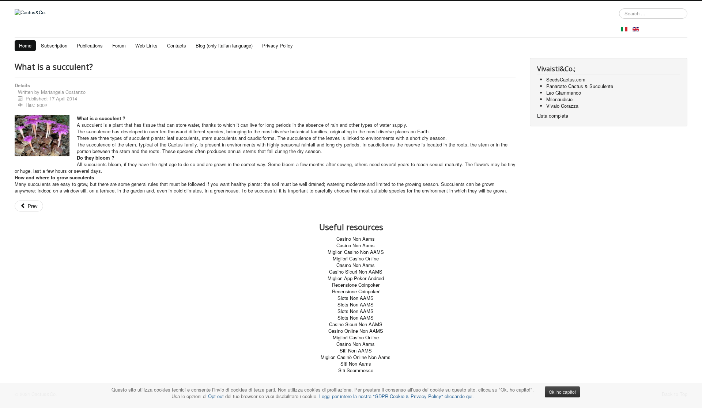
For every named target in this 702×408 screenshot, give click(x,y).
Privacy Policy (277, 45)
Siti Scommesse (355, 370)
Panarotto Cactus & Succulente (579, 86)
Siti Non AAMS (356, 350)
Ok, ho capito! (562, 392)
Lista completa (552, 115)
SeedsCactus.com (565, 79)
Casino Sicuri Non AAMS (355, 271)
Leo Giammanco (563, 92)
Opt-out (216, 396)
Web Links (146, 45)
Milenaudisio (559, 99)
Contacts (176, 45)
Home (25, 45)
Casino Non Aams (355, 238)
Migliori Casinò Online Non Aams (355, 357)
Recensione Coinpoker (356, 284)
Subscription (54, 45)
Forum (119, 45)
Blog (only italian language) (224, 45)
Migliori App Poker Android (356, 278)
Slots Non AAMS (355, 297)
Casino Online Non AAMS (355, 330)
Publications (90, 45)
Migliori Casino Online (356, 258)
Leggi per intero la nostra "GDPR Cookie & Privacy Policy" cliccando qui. (396, 396)
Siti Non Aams (355, 363)
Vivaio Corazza (562, 105)
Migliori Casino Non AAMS (356, 251)
